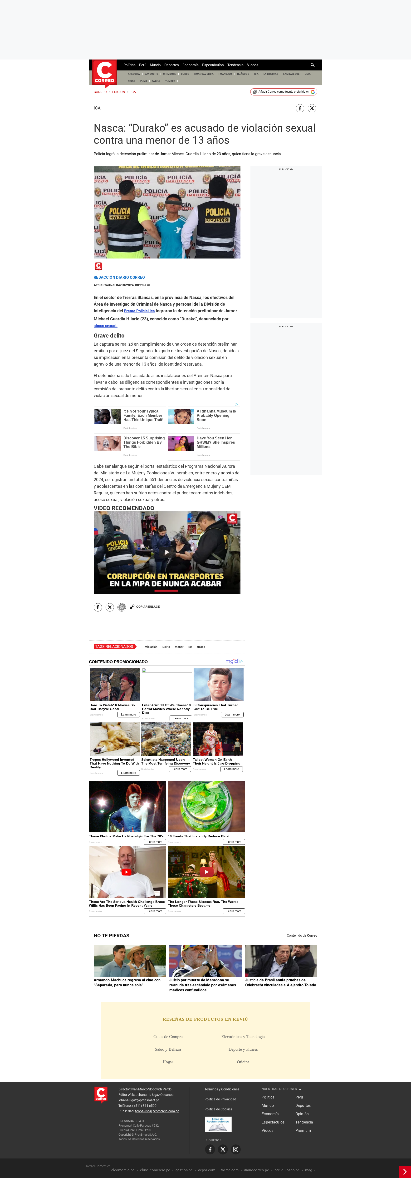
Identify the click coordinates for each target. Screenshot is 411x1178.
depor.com (206, 1170)
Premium (303, 1130)
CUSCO (185, 74)
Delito (166, 647)
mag (308, 1170)
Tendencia (235, 65)
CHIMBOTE (169, 74)
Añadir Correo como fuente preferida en (284, 91)
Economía (190, 65)
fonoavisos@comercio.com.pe (157, 1111)
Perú (142, 65)
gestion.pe (184, 1170)
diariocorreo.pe (256, 1170)
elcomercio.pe (123, 1170)
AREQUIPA (134, 74)
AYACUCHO (151, 74)
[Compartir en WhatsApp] (121, 607)
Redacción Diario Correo (119, 277)
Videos (252, 65)
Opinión (302, 1114)
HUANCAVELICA (204, 74)
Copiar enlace (148, 606)
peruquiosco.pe (287, 1170)
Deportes (171, 65)
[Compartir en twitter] (312, 108)
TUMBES (170, 81)
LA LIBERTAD (271, 74)
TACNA (156, 81)
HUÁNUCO (243, 74)
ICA (256, 74)
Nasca (201, 647)
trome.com (230, 1170)
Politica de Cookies (218, 1109)
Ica (97, 108)
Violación (151, 647)
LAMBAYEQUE (291, 74)
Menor (179, 647)
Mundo (155, 65)
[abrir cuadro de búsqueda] (312, 65)
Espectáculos (213, 65)
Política (129, 65)
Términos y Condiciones (222, 1089)
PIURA (131, 81)
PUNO (143, 81)
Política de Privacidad (220, 1099)
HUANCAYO (225, 74)
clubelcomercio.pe (155, 1170)
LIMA (308, 74)
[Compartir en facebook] (300, 108)
